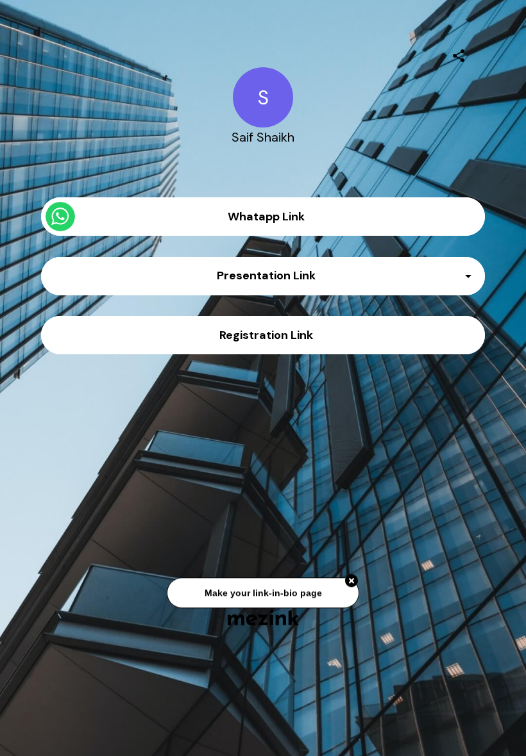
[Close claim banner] (351, 583)
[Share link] (458, 53)
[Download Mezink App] (263, 617)
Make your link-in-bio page (262, 594)
